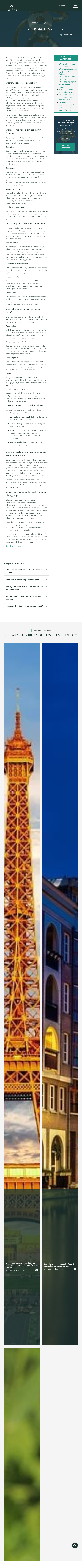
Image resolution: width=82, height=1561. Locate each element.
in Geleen (42, 231)
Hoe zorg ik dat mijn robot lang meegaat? (26, 606)
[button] (75, 5)
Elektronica (67, 34)
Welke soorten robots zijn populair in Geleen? (68, 71)
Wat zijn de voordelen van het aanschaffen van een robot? (26, 588)
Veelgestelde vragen (67, 110)
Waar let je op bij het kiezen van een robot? (67, 84)
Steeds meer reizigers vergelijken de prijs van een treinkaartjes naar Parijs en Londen (22, 1265)
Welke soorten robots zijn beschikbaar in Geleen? (26, 571)
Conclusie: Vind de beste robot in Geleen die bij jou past (68, 104)
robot (41, 138)
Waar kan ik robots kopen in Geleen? (26, 579)
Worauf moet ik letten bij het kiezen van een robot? (26, 598)
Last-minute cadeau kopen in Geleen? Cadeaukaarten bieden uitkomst (59, 1265)
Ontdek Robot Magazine (15, 546)
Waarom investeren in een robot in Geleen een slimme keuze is (67, 97)
